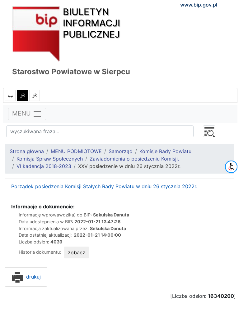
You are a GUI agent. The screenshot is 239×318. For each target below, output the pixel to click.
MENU (22, 113)
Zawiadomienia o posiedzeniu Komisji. (134, 159)
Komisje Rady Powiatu (165, 151)
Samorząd (121, 151)
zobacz (76, 252)
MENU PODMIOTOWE (76, 151)
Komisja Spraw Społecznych (49, 159)
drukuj (33, 277)
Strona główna (27, 151)
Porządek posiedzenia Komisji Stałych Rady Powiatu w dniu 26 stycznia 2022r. (104, 186)
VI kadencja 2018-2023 (43, 166)
